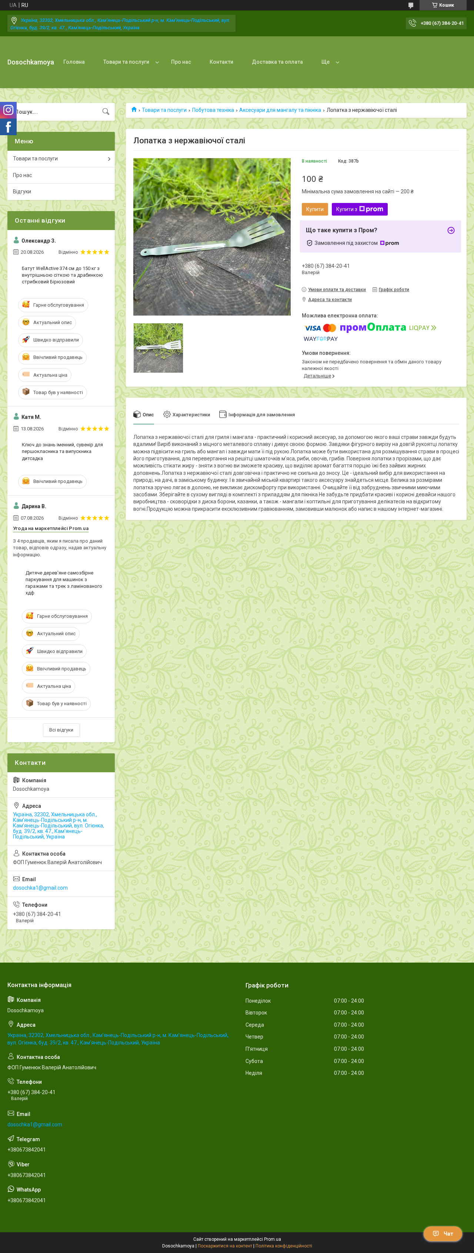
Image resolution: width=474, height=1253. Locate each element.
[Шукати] (106, 112)
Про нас (181, 62)
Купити (315, 209)
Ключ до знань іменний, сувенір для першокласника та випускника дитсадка (62, 451)
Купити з (346, 209)
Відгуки (22, 191)
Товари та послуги (126, 62)
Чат (448, 1234)
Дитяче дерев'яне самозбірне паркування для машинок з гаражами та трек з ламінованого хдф (64, 583)
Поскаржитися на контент (225, 1246)
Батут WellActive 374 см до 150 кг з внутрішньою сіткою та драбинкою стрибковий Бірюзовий (62, 275)
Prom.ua (272, 1239)
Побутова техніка (213, 110)
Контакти (221, 62)
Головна (74, 62)
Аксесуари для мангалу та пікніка (280, 110)
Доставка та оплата (277, 62)
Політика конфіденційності (284, 1246)
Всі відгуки (61, 730)
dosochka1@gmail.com (40, 888)
